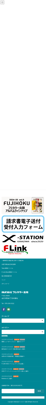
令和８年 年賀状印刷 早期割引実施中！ (13, 356)
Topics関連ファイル (8, 268)
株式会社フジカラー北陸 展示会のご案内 (13, 349)
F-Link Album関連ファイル (9, 272)
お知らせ (17, 339)
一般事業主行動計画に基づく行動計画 (12, 260)
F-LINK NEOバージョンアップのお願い (13, 364)
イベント (22, 339)
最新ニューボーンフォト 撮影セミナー (13, 341)
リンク (3, 280)
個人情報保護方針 (7, 276)
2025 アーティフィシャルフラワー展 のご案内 (15, 371)
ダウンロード (5, 283)
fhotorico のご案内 (7, 378)
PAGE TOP (40, 399)
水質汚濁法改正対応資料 (9, 264)
